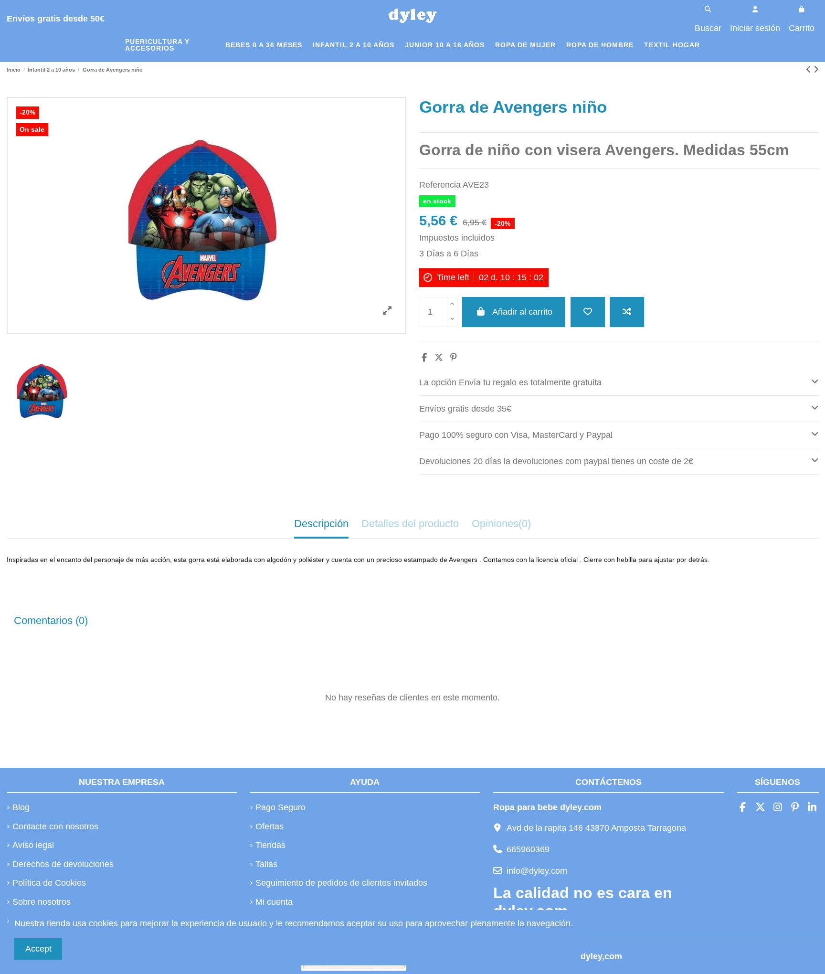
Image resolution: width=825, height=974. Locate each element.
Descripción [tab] (321, 523)
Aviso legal (33, 845)
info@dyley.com (537, 871)
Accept (38, 948)
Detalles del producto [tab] (410, 523)
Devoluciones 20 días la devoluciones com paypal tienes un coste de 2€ (556, 461)
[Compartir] (424, 357)
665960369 (528, 849)
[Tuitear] (438, 357)
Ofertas (269, 826)
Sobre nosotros (41, 902)
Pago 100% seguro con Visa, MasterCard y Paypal (516, 435)
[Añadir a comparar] (627, 312)
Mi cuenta (274, 902)
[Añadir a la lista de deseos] (588, 312)
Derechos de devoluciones (63, 864)
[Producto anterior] (810, 69)
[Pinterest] (453, 357)
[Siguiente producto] (816, 69)
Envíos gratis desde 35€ (465, 408)
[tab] (619, 383)
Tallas (266, 864)
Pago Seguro (280, 807)
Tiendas (270, 845)
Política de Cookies (49, 883)
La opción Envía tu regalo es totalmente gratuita (510, 382)
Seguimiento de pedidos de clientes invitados (341, 883)
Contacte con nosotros (55, 826)
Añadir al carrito (522, 312)
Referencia (440, 185)
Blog (21, 807)
